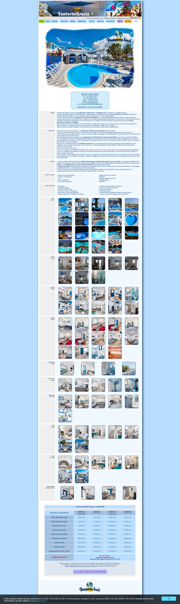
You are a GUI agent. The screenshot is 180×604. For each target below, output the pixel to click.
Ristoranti (100, 21)
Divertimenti (110, 21)
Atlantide (54, 21)
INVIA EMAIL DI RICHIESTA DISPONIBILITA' (90, 572)
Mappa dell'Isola (111, 18)
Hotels (42, 21)
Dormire (91, 21)
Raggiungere (82, 21)
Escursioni (64, 21)
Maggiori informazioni (38, 601)
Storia (48, 21)
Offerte (120, 21)
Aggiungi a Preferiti (124, 18)
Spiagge (72, 21)
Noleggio (128, 21)
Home (136, 21)
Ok (168, 598)
